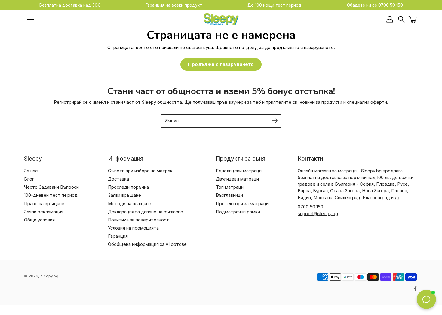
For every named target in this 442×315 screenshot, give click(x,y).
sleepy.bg (49, 276)
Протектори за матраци (242, 203)
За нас (31, 171)
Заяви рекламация (43, 212)
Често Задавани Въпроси (51, 187)
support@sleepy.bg (318, 213)
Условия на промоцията (133, 228)
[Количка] (413, 19)
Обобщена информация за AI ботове (147, 244)
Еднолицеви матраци (239, 171)
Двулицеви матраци (237, 179)
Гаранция (118, 236)
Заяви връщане (124, 195)
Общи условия (39, 220)
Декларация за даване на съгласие (145, 212)
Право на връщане (44, 203)
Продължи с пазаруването (221, 64)
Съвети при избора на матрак (140, 171)
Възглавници (229, 195)
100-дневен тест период (51, 195)
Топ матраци (230, 187)
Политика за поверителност (138, 220)
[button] (401, 19)
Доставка (118, 179)
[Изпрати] (274, 121)
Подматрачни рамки (238, 212)
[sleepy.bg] (221, 19)
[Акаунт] (389, 19)
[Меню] (30, 19)
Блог (29, 179)
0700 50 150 (310, 207)
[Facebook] (415, 288)
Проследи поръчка (128, 187)
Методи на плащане (129, 203)
